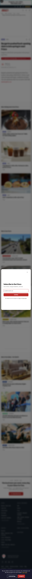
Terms (20, 298)
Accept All (21, 576)
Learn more (24, 572)
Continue (16, 294)
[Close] (27, 272)
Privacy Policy (24, 298)
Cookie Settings (12, 576)
